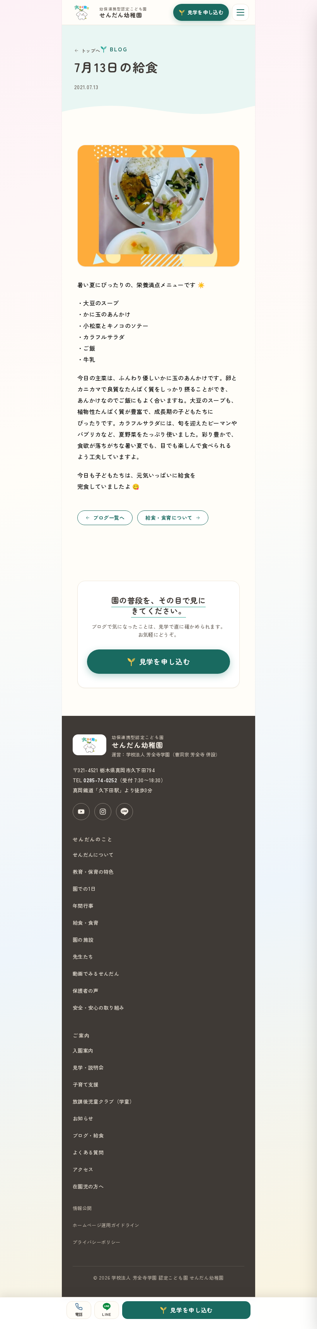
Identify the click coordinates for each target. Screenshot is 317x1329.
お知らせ (83, 1118)
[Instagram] (102, 811)
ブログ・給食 (88, 1135)
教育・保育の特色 (93, 871)
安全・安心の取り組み (98, 1007)
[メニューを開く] (240, 12)
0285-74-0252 (100, 780)
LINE (106, 1314)
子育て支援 (86, 1084)
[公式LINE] (124, 811)
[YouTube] (81, 811)
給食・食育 (86, 922)
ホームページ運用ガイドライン (106, 1225)
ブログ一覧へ (108, 517)
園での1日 (84, 888)
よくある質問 (88, 1152)
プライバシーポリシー (96, 1242)
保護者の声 (86, 990)
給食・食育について (169, 517)
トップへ (90, 50)
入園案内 (83, 1050)
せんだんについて (93, 854)
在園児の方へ (88, 1186)
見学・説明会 (88, 1067)
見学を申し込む (205, 12)
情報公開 (82, 1208)
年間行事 (83, 905)
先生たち (83, 956)
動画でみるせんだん (96, 973)
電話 (79, 1314)
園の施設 (83, 939)
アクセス (83, 1169)
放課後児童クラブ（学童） (104, 1101)
